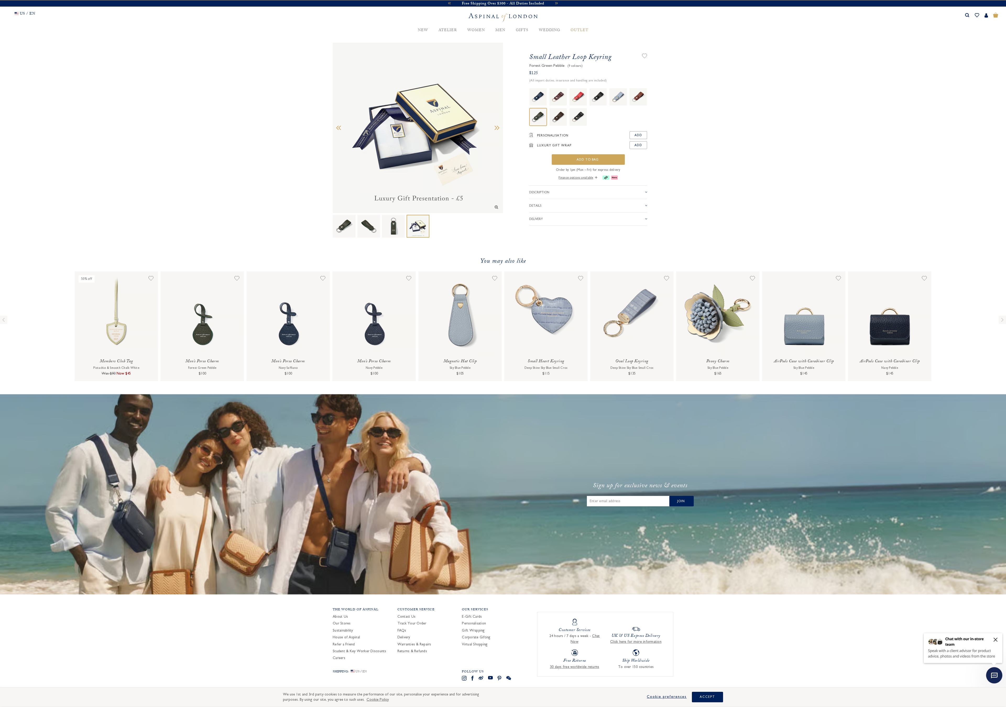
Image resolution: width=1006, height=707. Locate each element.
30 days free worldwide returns (574, 667)
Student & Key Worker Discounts (359, 651)
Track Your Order (412, 623)
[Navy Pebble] (538, 97)
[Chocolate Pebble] (558, 117)
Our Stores (342, 623)
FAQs (401, 630)
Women (476, 31)
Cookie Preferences (667, 697)
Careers (339, 658)
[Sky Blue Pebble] (618, 97)
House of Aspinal (346, 637)
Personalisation (474, 623)
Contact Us (406, 616)
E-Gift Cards (472, 616)
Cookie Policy (378, 699)
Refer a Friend (344, 644)
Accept (707, 696)
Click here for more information (635, 642)
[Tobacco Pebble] (638, 97)
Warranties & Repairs (414, 644)
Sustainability (343, 630)
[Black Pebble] (598, 97)
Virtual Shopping (475, 644)
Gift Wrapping (473, 630)
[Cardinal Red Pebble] (578, 97)
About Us (340, 616)
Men (500, 31)
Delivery (403, 637)
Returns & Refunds (412, 651)
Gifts (522, 31)
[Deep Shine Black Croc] (578, 117)
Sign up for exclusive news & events (640, 486)
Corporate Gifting (476, 637)
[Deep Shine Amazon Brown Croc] (558, 97)
